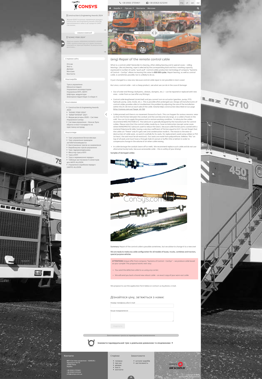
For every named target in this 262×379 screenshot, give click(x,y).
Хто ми (70, 64)
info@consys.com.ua (74, 374)
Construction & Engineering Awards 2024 (85, 15)
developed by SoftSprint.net (189, 377)
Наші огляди (70, 132)
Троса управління (74, 84)
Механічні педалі (74, 87)
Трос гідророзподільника (79, 150)
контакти (118, 369)
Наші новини (71, 102)
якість (116, 367)
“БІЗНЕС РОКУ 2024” (77, 37)
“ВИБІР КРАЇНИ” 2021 (77, 115)
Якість (69, 66)
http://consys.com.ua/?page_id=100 (129, 109)
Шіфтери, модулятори (76, 94)
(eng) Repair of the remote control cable (140, 59)
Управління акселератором (79, 89)
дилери (117, 365)
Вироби (117, 8)
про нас (117, 363)
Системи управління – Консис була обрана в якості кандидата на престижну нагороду (83, 124)
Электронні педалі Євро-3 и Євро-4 (82, 97)
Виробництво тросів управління (82, 147)
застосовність (141, 363)
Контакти (140, 8)
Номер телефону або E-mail (123, 303)
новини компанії (84, 33)
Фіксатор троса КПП (77, 152)
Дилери (70, 69)
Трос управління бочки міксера (82, 138)
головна (117, 361)
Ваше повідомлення (119, 311)
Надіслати (117, 326)
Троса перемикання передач (81, 157)
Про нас (128, 8)
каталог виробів (142, 361)
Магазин (151, 8)
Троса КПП (73, 155)
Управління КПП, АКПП (77, 92)
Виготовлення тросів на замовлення (84, 145)
